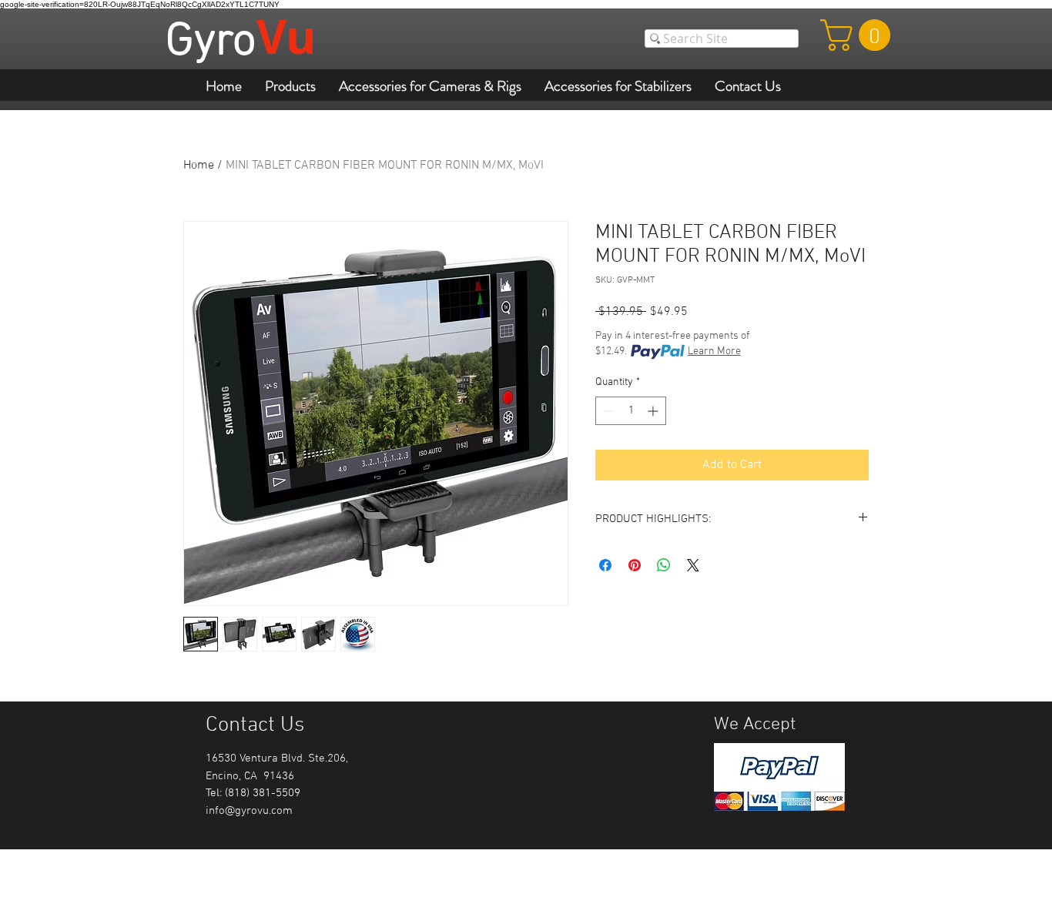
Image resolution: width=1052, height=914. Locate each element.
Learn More (714, 351)
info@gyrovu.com (249, 811)
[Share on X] (693, 565)
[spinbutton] (631, 410)
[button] (859, 35)
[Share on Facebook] (605, 565)
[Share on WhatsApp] (664, 565)
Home (198, 165)
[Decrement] (607, 410)
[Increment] (654, 410)
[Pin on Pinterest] (634, 565)
